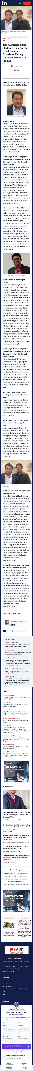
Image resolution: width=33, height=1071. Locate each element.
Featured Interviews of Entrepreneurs (12, 829)
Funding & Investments (8, 744)
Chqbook (9, 631)
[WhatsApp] (22, 75)
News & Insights (9, 650)
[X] (14, 75)
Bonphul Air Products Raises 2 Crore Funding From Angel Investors (8, 934)
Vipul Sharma (24, 631)
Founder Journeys (10, 37)
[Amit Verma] (12, 66)
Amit (12, 624)
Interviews (23, 37)
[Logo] (4, 3)
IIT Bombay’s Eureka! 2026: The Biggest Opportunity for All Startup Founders (17, 645)
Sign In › (22, 1051)
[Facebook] (10, 75)
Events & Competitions (11, 642)
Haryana (6, 38)
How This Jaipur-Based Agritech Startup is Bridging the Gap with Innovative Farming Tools (16, 837)
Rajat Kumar (16, 631)
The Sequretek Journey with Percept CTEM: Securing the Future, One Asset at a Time (16, 814)
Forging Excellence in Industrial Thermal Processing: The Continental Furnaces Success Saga (16, 857)
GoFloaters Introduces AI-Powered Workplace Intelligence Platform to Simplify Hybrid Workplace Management (16, 739)
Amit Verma (19, 66)
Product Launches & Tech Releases (15, 668)
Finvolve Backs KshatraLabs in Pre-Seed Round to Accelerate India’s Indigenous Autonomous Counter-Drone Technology (16, 755)
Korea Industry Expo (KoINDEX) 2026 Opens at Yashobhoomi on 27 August (18, 653)
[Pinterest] (18, 75)
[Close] (30, 1007)
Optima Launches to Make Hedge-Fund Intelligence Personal (16, 672)
